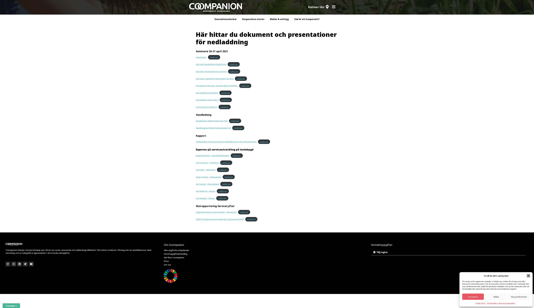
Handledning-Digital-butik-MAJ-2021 (212, 120)
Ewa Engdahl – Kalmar (205, 198)
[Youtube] (31, 264)
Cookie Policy (480, 303)
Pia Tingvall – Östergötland (207, 184)
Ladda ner (214, 57)
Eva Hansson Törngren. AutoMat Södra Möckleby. (217, 85)
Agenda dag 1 (201, 57)
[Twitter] (25, 264)
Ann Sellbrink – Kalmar (205, 191)
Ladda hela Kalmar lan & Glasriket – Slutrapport (216, 212)
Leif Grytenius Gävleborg (206, 107)
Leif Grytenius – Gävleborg (207, 162)
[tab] (448, 252)
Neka (496, 296)
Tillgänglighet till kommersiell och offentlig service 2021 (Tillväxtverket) (226, 141)
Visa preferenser (519, 296)
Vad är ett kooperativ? (307, 19)
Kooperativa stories (253, 19)
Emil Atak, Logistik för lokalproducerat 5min (214, 78)
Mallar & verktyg (279, 19)
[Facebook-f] (8, 264)
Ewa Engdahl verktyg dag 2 (207, 99)
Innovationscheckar (225, 19)
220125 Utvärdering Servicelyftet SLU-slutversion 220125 (220, 219)
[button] (528, 275)
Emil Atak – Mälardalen (206, 169)
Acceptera (473, 296)
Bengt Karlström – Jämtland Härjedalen (212, 155)
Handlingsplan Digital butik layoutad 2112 (213, 127)
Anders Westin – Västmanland (208, 176)
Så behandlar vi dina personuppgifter (501, 303)
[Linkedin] (19, 264)
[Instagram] (13, 264)
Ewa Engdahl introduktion (207, 92)
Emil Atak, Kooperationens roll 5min (211, 71)
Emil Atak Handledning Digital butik (211, 64)
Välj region (382, 252)
